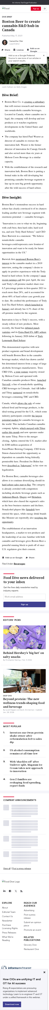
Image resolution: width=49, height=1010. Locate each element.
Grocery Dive (30, 944)
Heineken (36, 496)
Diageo (23, 496)
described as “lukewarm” (19, 465)
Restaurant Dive (31, 949)
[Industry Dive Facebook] (10, 891)
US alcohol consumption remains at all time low (25, 752)
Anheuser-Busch (10, 496)
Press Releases (9, 932)
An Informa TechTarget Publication (24, 3)
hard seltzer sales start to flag (16, 484)
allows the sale (24, 403)
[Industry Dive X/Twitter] (16, 891)
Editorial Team (9, 912)
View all (6, 868)
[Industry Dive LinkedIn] (4, 891)
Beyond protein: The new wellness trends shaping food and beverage (24, 703)
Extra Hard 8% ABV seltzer (32, 332)
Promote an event (32, 930)
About (5, 907)
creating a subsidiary (34, 101)
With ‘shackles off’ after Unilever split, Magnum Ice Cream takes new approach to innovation (26, 766)
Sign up (36, 9)
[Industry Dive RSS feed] (21, 891)
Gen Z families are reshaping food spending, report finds (25, 782)
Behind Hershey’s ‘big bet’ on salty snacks (23, 655)
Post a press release (21, 868)
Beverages (19, 563)
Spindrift (30, 509)
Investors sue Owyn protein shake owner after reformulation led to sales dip (27, 737)
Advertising (29, 910)
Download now (12, 1004)
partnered (17, 392)
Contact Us (7, 916)
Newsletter (7, 920)
